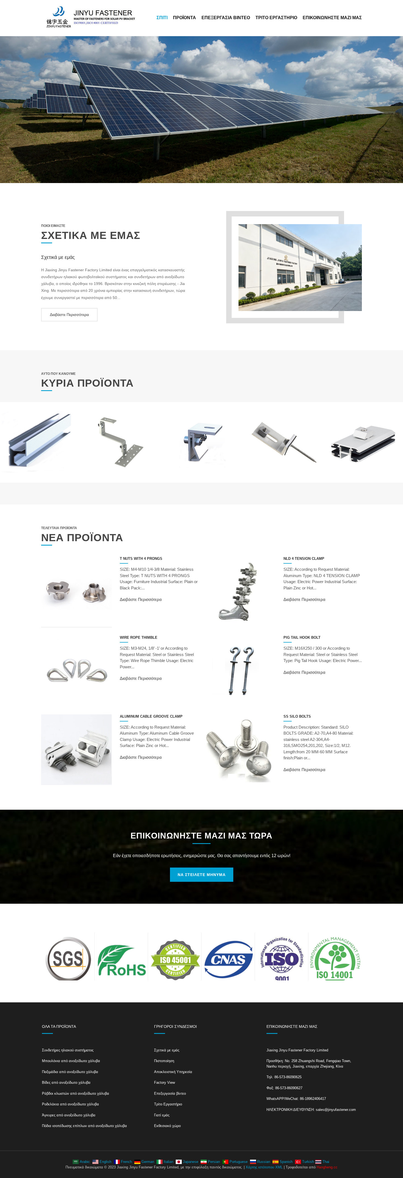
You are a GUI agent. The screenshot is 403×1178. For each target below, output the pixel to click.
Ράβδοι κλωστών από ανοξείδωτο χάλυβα (75, 1093)
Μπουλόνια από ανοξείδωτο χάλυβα (71, 1061)
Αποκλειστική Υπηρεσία (173, 1072)
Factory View (164, 1082)
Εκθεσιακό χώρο (167, 1126)
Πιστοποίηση (164, 1061)
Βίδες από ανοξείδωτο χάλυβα (66, 1082)
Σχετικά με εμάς (166, 1050)
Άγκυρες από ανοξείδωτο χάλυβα (68, 1115)
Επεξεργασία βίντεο (226, 17)
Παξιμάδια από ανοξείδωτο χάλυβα (70, 1072)
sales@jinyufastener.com (336, 1110)
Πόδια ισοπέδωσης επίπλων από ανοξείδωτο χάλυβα (84, 1126)
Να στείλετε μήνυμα (202, 874)
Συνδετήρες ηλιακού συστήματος (67, 1050)
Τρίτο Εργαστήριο (276, 17)
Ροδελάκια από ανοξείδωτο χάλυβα (70, 1104)
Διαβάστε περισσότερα (69, 314)
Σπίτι (162, 17)
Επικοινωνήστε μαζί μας (332, 17)
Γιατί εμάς (161, 1115)
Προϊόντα (184, 17)
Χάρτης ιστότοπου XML (264, 1167)
